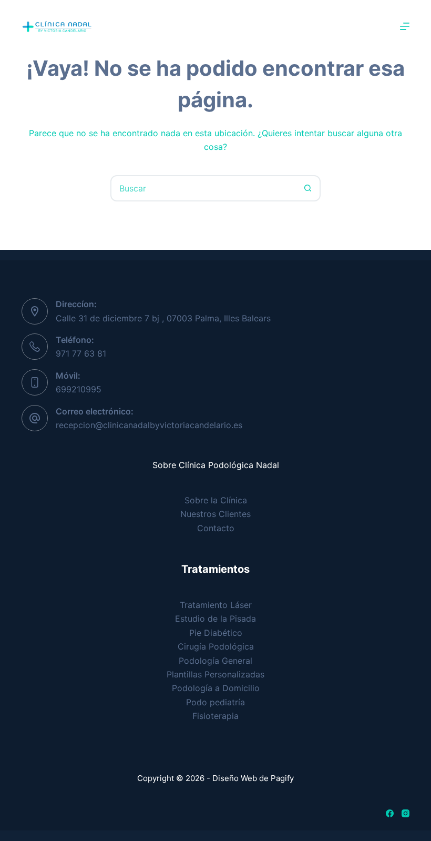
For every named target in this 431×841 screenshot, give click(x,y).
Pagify (282, 778)
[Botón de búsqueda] (307, 188)
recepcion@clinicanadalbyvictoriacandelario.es (149, 425)
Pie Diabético (215, 632)
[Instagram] (405, 813)
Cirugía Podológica (216, 646)
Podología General (215, 660)
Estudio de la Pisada (215, 618)
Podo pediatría (215, 702)
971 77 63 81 (81, 353)
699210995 (78, 389)
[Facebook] (390, 813)
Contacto (215, 528)
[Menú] (404, 26)
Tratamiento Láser (216, 605)
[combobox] (203, 188)
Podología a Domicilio (216, 688)
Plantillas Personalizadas (215, 674)
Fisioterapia (215, 716)
